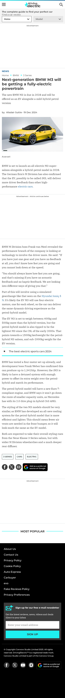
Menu (4, 4)
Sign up (32, 634)
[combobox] (3, 19)
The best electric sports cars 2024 (30, 351)
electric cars (25, 186)
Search (61, 5)
